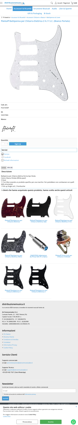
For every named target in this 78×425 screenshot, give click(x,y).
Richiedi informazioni (11, 160)
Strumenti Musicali (41, 8)
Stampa (6, 154)
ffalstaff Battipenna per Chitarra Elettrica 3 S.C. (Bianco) (63, 221)
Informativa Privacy (10, 345)
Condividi (7, 157)
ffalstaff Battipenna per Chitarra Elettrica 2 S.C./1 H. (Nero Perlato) (13, 291)
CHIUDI (76, 407)
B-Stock (47, 13)
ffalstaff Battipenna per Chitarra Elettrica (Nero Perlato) (13, 256)
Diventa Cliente (8, 337)
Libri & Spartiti (65, 8)
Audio (54, 8)
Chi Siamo (6, 334)
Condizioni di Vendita (10, 339)
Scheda (4, 168)
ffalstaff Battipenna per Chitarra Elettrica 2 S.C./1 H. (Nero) (38, 291)
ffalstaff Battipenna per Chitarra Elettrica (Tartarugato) (13, 221)
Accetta (51, 422)
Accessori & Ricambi (22, 8)
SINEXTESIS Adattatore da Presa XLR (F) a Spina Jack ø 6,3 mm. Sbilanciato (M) (38, 256)
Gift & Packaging (35, 13)
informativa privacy (30, 394)
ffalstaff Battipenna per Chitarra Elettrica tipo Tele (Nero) (38, 221)
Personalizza (27, 422)
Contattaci (6, 342)
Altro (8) (9, 167)
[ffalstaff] (8, 136)
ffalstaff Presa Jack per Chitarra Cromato (63, 256)
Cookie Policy (6, 416)
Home (9, 8)
